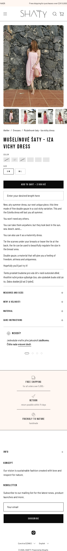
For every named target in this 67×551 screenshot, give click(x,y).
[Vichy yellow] (30, 159)
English (42, 543)
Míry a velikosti (11, 301)
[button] (54, 13)
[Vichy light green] (22, 159)
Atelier (6, 130)
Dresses (17, 130)
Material (8, 311)
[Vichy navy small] (38, 159)
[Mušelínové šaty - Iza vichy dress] (11, 116)
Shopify (45, 550)
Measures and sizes (13, 292)
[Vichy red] (6, 159)
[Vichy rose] (14, 159)
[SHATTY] (33, 14)
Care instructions (12, 320)
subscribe (33, 518)
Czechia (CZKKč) (25, 543)
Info (5, 452)
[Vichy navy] (46, 159)
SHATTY (28, 550)
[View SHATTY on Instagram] (33, 532)
